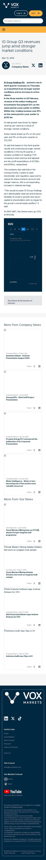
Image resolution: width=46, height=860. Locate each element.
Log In (19, 13)
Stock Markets (9, 737)
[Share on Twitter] (33, 65)
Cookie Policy (30, 853)
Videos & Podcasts (11, 747)
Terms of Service (28, 851)
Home (6, 733)
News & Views (9, 740)
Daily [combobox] (12, 234)
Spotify (10, 779)
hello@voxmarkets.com (12, 767)
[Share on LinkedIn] (40, 65)
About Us (7, 753)
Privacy (38, 851)
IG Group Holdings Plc (14, 82)
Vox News (16, 63)
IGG (10, 224)
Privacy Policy (17, 807)
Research (7, 744)
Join (33, 13)
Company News (20, 66)
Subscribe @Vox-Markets (13, 795)
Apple (9, 784)
